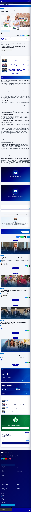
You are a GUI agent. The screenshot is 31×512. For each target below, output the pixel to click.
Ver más (27, 393)
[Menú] (29, 1)
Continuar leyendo (15, 268)
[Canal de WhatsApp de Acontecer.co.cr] (4, 458)
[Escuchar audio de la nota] (2, 39)
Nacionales (2, 288)
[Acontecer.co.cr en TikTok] (8, 458)
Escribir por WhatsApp (26, 231)
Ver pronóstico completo (25, 380)
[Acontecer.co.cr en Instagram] (10, 458)
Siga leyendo (16, 273)
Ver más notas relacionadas (15, 73)
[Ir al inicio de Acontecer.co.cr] (6, 453)
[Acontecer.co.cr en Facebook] (2, 458)
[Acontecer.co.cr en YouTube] (6, 458)
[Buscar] (28, 1)
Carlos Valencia (15, 222)
